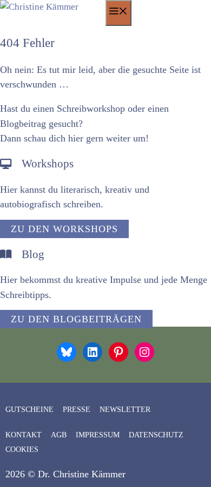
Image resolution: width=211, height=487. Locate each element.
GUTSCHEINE (29, 409)
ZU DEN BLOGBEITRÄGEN (76, 319)
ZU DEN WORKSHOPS (64, 229)
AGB (59, 435)
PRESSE (76, 409)
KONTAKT (23, 435)
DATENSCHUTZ (156, 435)
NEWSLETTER (125, 409)
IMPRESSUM (98, 435)
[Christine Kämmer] (53, 6)
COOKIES (21, 449)
